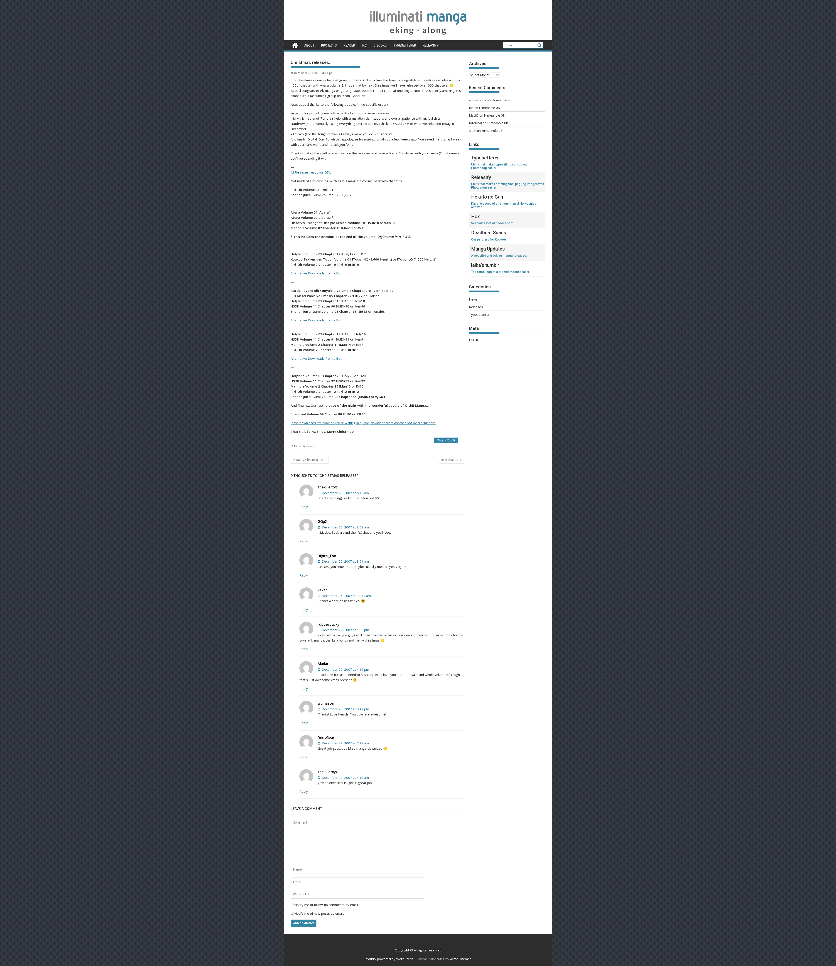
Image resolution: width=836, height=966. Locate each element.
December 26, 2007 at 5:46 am (345, 493)
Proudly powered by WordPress (389, 959)
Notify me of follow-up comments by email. (326, 904)
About (309, 45)
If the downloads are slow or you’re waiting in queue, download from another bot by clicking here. (363, 423)
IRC (364, 45)
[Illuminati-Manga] (418, 37)
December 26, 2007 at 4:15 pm (345, 669)
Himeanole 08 (489, 107)
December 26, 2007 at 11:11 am (346, 595)
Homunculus (501, 100)
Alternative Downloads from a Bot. (316, 273)
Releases (308, 446)
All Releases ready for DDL (311, 172)
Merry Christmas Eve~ (311, 460)
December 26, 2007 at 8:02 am (345, 527)
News (297, 446)
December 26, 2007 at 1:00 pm (345, 630)
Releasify (431, 45)
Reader (349, 45)
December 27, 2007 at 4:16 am (345, 777)
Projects (329, 45)
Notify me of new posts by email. (319, 913)
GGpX (328, 73)
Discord (380, 45)
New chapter (449, 460)
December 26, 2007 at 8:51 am (345, 561)
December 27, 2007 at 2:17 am (345, 743)
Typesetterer (404, 45)
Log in (473, 340)
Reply (303, 507)
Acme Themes (461, 959)
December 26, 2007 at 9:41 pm (345, 709)
